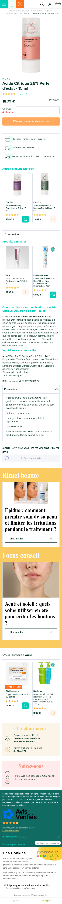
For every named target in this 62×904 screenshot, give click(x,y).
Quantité (6, 108)
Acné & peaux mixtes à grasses (39, 11)
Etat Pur (6, 79)
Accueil (12, 11)
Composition (12, 234)
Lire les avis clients (10, 830)
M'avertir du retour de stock (29, 121)
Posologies (10, 389)
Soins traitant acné (13, 13)
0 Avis (20, 94)
